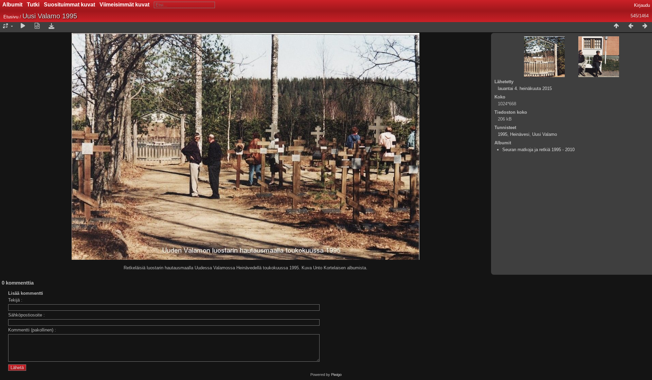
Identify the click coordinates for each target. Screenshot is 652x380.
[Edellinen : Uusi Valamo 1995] (630, 26)
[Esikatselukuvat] (616, 26)
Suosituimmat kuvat (69, 4)
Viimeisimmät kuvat (124, 4)
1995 (502, 134)
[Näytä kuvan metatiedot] (37, 26)
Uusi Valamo (544, 134)
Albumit (12, 4)
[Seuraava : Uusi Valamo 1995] (645, 26)
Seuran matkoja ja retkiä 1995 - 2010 (538, 149)
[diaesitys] (23, 26)
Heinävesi (519, 134)
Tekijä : (15, 300)
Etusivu (10, 16)
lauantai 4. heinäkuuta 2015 (525, 88)
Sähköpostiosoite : (26, 315)
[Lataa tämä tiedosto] (51, 26)
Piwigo (336, 375)
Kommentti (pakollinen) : (32, 329)
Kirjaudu (642, 5)
